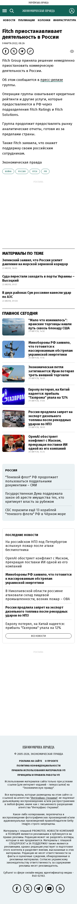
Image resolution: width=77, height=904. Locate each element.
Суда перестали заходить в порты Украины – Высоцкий (38, 278)
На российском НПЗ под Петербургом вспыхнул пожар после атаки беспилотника (36, 546)
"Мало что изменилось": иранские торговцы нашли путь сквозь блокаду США (50, 324)
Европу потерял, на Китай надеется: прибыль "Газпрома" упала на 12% (49, 393)
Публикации (26, 20)
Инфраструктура (64, 20)
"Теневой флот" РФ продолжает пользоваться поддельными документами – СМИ (31, 481)
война (8, 171)
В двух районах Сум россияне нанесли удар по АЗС (36, 295)
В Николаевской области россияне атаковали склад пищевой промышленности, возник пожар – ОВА (37, 595)
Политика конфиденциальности (39, 765)
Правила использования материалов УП (38, 770)
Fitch (34, 171)
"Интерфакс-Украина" (43, 798)
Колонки (44, 20)
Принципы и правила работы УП (38, 775)
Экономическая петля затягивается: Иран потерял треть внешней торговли (51, 371)
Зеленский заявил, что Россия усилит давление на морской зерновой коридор (35, 262)
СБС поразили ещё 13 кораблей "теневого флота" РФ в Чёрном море (35, 512)
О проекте (51, 761)
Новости (9, 20)
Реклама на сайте (30, 761)
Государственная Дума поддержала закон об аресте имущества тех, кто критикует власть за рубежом (34, 498)
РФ (45, 171)
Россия (22, 171)
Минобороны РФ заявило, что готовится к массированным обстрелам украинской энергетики (50, 349)
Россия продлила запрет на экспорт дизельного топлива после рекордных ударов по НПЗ (50, 418)
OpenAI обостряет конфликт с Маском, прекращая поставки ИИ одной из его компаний (47, 443)
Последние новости (21, 535)
